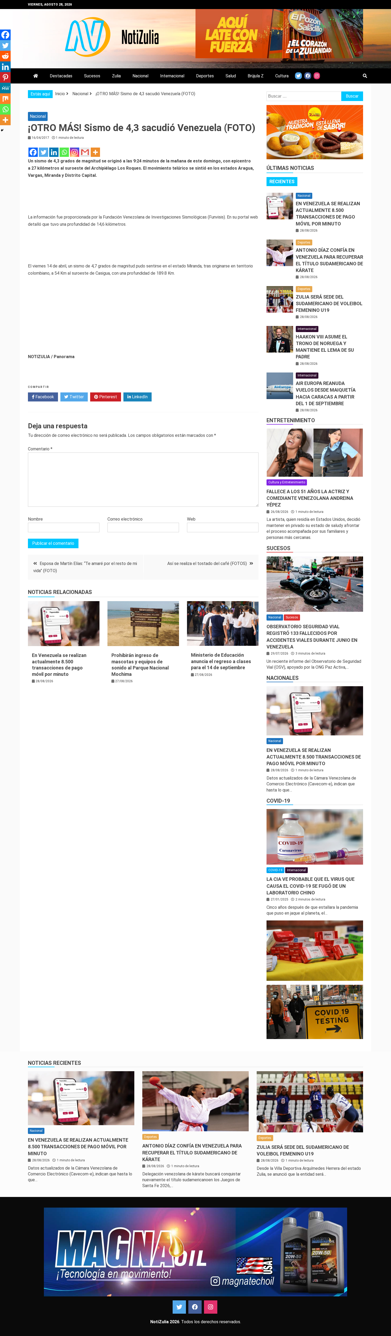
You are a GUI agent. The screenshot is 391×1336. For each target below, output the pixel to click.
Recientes (281, 181)
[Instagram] (74, 152)
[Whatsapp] (64, 152)
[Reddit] (5, 56)
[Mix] (5, 98)
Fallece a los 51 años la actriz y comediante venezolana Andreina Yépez (310, 498)
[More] (95, 152)
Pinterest (107, 396)
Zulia (116, 75)
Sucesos (92, 75)
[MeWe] (5, 88)
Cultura (282, 75)
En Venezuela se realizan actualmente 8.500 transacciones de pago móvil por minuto (314, 756)
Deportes (205, 75)
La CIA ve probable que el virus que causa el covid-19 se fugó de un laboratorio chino (311, 885)
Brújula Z (256, 75)
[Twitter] (43, 152)
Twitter (76, 396)
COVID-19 (278, 801)
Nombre (35, 519)
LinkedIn (139, 396)
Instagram (210, 1307)
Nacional (140, 75)
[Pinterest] (5, 77)
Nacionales (283, 678)
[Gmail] (85, 152)
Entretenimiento (291, 420)
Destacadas (61, 75)
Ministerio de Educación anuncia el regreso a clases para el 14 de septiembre (221, 661)
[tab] (282, 181)
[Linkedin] (54, 152)
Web (191, 519)
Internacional (172, 75)
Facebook (44, 396)
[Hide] (2, 130)
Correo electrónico (125, 519)
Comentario (40, 448)
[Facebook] (33, 152)
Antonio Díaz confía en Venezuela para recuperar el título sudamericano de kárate (192, 1152)
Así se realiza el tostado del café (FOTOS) (207, 563)
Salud (231, 75)
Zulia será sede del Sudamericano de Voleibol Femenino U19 (329, 303)
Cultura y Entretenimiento (286, 482)
